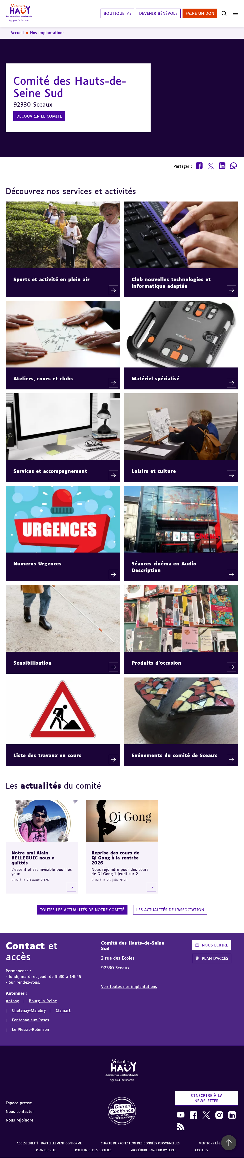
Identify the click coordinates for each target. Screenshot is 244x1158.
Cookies (201, 1150)
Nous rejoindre (19, 1120)
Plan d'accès (215, 958)
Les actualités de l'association (170, 909)
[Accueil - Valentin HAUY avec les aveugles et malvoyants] (19, 13)
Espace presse (19, 1103)
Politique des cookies (93, 1150)
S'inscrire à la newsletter (207, 1098)
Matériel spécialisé (155, 378)
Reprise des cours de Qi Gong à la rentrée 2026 (115, 857)
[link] (122, 1111)
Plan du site (46, 1150)
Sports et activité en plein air (51, 279)
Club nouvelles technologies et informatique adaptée (171, 282)
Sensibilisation (32, 663)
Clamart (63, 1010)
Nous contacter (20, 1111)
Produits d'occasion (156, 663)
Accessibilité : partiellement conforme (49, 1143)
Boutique (114, 13)
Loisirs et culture (154, 471)
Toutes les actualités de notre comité (82, 909)
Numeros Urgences (37, 563)
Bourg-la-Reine (43, 1000)
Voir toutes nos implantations (129, 986)
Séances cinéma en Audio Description (164, 567)
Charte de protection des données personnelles (140, 1143)
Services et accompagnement (50, 471)
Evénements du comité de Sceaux (174, 755)
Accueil (17, 33)
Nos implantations (47, 33)
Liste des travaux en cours (47, 755)
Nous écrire (215, 945)
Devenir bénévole (158, 13)
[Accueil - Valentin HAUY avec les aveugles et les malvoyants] (122, 1071)
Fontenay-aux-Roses (30, 1020)
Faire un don (200, 13)
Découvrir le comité (39, 116)
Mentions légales (213, 1143)
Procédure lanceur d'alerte (153, 1150)
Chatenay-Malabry (29, 1010)
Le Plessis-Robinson (30, 1029)
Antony (12, 1000)
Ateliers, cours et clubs (43, 378)
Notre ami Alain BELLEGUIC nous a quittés (33, 857)
